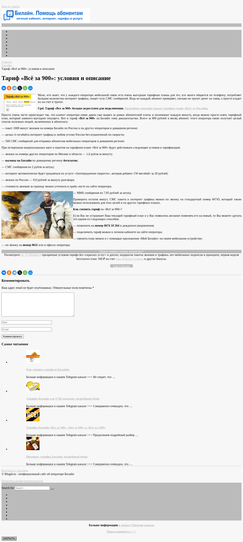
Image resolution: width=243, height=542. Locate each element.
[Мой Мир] (30, 88)
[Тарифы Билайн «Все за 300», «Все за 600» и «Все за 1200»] (32, 420)
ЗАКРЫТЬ (9, 538)
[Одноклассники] (9, 88)
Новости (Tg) (17, 35)
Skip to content (11, 6)
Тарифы (14, 41)
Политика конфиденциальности (22, 480)
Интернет (15, 48)
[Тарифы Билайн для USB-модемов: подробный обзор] (32, 391)
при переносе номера (129, 258)
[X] (19, 88)
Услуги (13, 45)
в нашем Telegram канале (136, 525)
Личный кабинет (20, 52)
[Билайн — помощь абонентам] (46, 21)
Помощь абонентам (21, 55)
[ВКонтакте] (4, 88)
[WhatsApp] (25, 88)
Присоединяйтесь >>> (121, 531)
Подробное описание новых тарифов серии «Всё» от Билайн (166, 108)
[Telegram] (14, 88)
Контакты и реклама (15, 470)
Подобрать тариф (20, 38)
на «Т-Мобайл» (31, 254)
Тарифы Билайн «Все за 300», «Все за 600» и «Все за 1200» (66, 427)
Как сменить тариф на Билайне (47, 369)
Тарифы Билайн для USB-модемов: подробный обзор (62, 398)
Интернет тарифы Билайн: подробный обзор (57, 456)
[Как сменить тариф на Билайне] (32, 362)
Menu (8, 25)
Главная (14, 31)
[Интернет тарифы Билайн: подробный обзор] (32, 449)
